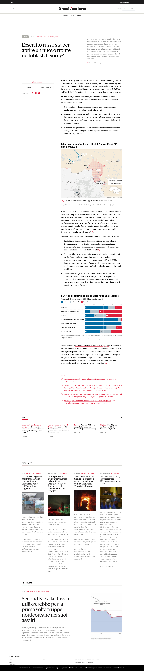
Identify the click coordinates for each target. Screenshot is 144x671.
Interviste (77, 473)
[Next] (121, 418)
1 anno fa (24, 436)
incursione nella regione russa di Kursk (93, 114)
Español (72, 15)
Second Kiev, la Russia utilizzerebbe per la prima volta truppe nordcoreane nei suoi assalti (45, 610)
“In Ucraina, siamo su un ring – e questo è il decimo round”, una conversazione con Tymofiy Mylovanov (84, 481)
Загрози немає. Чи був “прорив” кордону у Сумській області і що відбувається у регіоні (93, 395)
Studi (23, 473)
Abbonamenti (128, 8)
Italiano (79, 15)
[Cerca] (21, 2)
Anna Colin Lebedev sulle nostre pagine (92, 345)
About (10, 659)
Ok (124, 667)
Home (10, 662)
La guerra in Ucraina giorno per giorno (47, 36)
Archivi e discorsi (53, 473)
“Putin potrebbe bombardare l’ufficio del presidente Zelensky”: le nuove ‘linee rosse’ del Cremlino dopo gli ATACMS (57, 484)
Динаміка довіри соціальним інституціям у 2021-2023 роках (87, 400)
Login (118, 9)
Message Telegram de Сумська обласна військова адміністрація (88, 379)
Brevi (32, 36)
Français (65, 15)
